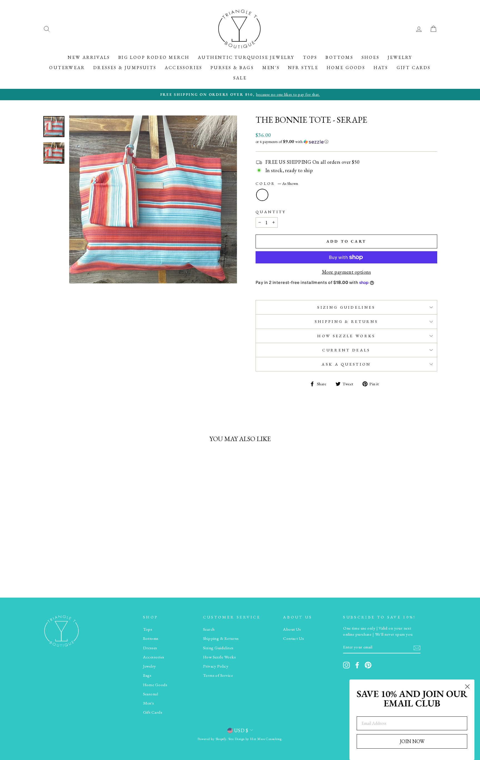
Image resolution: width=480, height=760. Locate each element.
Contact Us (293, 638)
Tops (310, 57)
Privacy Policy (215, 666)
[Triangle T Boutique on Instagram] (346, 665)
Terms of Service (218, 675)
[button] (346, 141)
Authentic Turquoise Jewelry (246, 57)
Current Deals (346, 350)
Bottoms (339, 57)
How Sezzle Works (346, 335)
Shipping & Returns (346, 321)
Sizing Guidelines (346, 307)
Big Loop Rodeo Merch (153, 57)
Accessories (183, 68)
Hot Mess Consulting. (266, 738)
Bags (147, 675)
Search (209, 629)
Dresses (150, 648)
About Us (292, 629)
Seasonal (150, 694)
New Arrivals (89, 57)
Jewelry (400, 57)
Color (277, 183)
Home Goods (346, 68)
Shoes (370, 57)
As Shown (262, 194)
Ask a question (346, 364)
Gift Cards (414, 68)
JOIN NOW (412, 741)
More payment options (346, 272)
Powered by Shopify (212, 738)
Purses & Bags (232, 68)
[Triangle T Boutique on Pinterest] (368, 665)
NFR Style (303, 68)
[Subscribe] (417, 647)
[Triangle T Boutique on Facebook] (357, 665)
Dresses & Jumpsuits (124, 68)
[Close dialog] (467, 686)
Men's (271, 68)
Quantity (271, 211)
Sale (240, 78)
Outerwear (67, 68)
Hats (381, 68)
